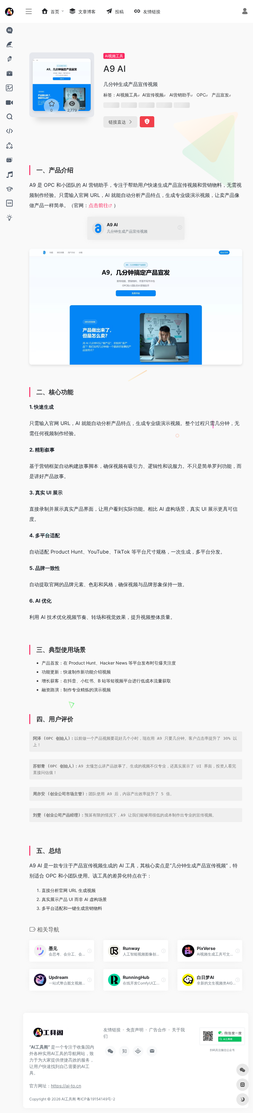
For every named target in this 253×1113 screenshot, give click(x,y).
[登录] (245, 12)
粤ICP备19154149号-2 (96, 1099)
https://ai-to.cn (66, 1085)
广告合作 (157, 1029)
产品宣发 (220, 94)
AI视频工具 (114, 56)
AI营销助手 (180, 94)
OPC (201, 94)
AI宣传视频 (153, 94)
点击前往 (98, 205)
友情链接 (112, 1029)
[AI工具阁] (49, 1035)
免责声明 (134, 1029)
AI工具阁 (68, 1099)
